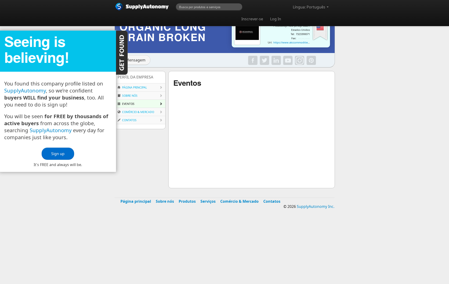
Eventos (127, 104)
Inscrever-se (252, 18)
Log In (275, 18)
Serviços (208, 201)
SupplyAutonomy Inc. (315, 206)
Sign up (58, 153)
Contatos (129, 120)
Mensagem (135, 60)
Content (122, 53)
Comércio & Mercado (137, 112)
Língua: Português (309, 7)
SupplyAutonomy (25, 90)
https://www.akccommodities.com (294, 42)
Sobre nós (129, 96)
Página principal (134, 87)
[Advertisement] (224, 250)
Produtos (187, 201)
